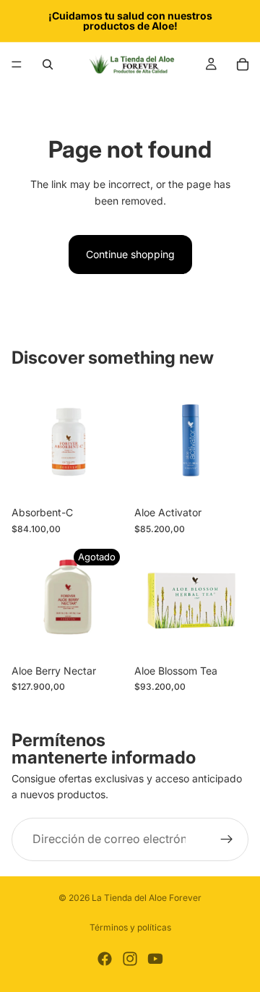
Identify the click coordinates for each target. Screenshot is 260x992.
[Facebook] (104, 958)
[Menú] (16, 64)
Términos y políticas (130, 927)
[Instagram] (130, 958)
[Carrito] (243, 64)
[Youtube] (155, 958)
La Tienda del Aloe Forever (147, 897)
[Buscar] (48, 64)
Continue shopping (130, 254)
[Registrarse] (227, 839)
